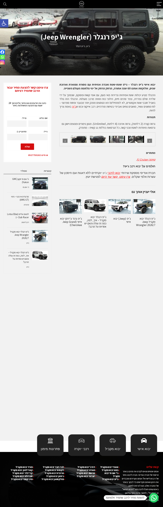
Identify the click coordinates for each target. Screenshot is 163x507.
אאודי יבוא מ (111, 467)
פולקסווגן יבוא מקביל (53, 479)
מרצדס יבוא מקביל (54, 473)
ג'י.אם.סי (25, 187)
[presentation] (65, 141)
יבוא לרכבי (113, 173)
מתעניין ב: (21, 131)
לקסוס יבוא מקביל (54, 470)
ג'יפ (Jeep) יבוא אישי (122, 220)
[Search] (5, 4)
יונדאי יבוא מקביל (86, 476)
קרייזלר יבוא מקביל (22, 473)
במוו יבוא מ (112, 470)
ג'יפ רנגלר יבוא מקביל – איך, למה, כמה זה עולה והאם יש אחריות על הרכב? (95, 221)
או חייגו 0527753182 (38, 155)
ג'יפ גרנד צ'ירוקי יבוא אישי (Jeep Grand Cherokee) (71, 222)
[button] (4, 23)
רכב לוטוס (25, 222)
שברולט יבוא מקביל (23, 476)
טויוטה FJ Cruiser (146, 159)
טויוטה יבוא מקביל (85, 473)
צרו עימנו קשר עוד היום (115, 176)
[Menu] (159, 4)
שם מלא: (43, 118)
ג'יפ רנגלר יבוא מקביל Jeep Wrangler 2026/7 (145, 222)
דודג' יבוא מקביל (86, 467)
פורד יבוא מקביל (24, 467)
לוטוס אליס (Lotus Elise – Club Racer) (18, 216)
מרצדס (26, 204)
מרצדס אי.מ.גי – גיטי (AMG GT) (20, 198)
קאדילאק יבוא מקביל (21, 470)
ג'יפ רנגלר (80, 46)
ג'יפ (88, 46)
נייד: (45, 131)
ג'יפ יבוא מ (112, 479)
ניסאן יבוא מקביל (55, 476)
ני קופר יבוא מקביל (20, 479)
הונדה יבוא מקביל (86, 470)
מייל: (24, 118)
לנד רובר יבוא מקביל (53, 467)
